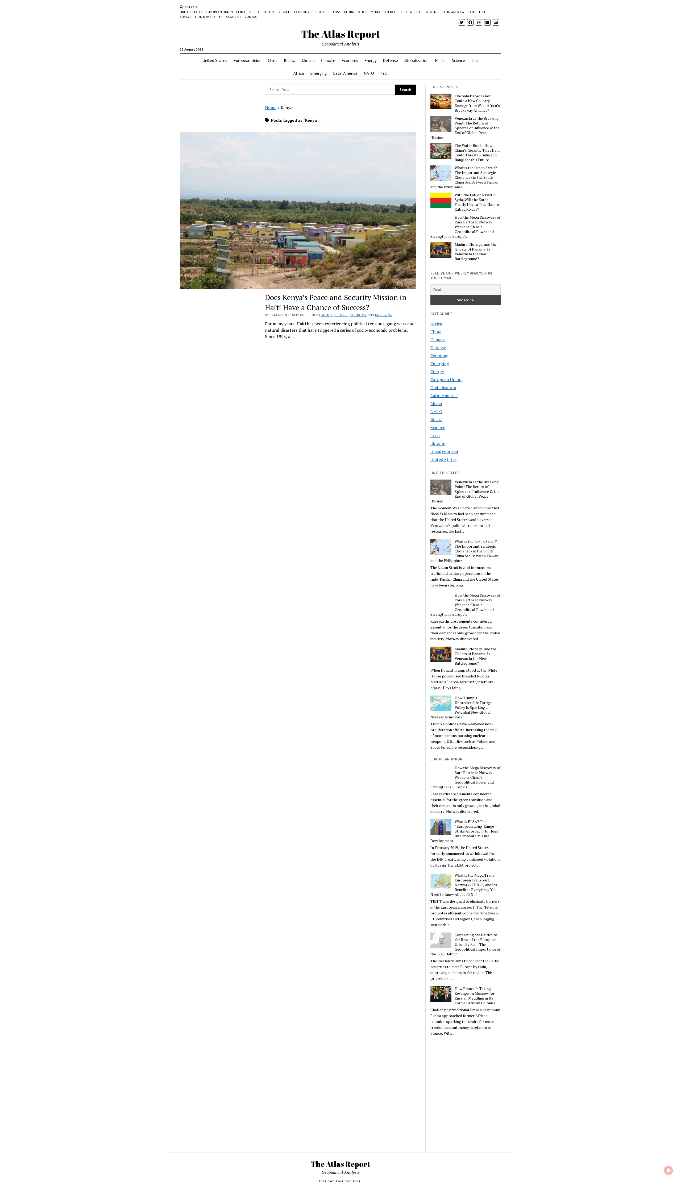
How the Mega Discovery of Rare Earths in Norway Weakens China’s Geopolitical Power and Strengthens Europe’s (465, 227)
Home (270, 107)
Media (375, 12)
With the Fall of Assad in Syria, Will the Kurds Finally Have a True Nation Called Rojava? (477, 202)
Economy (302, 12)
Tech (403, 12)
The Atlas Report (340, 34)
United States (191, 12)
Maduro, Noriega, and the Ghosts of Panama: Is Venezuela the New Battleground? (476, 251)
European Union (219, 12)
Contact (252, 17)
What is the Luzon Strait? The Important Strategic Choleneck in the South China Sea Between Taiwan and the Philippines (464, 177)
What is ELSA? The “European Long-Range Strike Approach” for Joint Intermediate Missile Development (464, 831)
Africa (415, 12)
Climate (285, 12)
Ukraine (269, 12)
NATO (471, 12)
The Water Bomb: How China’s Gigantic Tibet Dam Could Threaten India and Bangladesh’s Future (477, 152)
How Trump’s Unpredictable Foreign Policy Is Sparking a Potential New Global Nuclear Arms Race (461, 707)
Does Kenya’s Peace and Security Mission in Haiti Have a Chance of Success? (335, 302)
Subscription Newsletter (201, 17)
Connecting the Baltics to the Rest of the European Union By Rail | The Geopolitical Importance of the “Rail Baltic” (465, 944)
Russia (253, 12)
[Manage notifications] (668, 1170)
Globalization (356, 12)
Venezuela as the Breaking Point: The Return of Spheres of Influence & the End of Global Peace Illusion (464, 128)
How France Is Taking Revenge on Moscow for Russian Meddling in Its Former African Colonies (475, 995)
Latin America (453, 12)
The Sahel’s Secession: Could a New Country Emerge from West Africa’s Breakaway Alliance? (477, 103)
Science (389, 12)
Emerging (431, 12)
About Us (234, 17)
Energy (318, 12)
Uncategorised (444, 451)
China (240, 12)
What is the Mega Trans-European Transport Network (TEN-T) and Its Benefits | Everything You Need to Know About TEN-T (463, 885)
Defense (334, 12)
